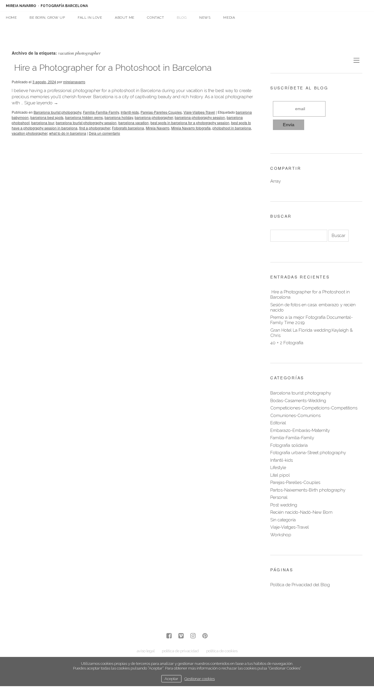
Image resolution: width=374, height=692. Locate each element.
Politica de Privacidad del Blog (300, 584)
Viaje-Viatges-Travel (199, 112)
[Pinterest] (204, 636)
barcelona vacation (133, 122)
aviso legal (146, 651)
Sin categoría (283, 520)
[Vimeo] (181, 636)
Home (11, 17)
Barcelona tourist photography (57, 112)
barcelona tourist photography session (86, 122)
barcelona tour (42, 122)
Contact (155, 17)
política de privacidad (180, 651)
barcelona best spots (46, 117)
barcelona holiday (119, 117)
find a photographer (94, 127)
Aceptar (171, 678)
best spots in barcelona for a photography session (189, 122)
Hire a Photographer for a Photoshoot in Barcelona (112, 68)
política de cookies (222, 651)
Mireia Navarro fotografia (191, 127)
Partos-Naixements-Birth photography (307, 490)
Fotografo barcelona (128, 127)
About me (124, 17)
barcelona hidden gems (84, 117)
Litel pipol (280, 475)
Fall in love (90, 17)
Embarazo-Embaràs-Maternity (300, 430)
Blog (181, 17)
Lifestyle (278, 467)
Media (229, 17)
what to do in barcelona (67, 133)
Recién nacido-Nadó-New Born (301, 512)
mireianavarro (74, 81)
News (204, 17)
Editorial (278, 422)
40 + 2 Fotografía (286, 342)
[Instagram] (193, 636)
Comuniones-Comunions (295, 415)
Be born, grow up (47, 17)
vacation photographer (29, 133)
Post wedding (283, 505)
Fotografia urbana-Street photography (308, 452)
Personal (279, 497)
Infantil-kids (130, 112)
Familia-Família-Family (101, 112)
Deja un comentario (104, 133)
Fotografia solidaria (289, 445)
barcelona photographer (154, 117)
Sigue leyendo (41, 102)
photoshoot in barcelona (231, 127)
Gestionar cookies (199, 678)
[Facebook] (169, 636)
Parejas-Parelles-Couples (161, 112)
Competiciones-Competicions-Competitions (313, 408)
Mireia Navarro (157, 127)
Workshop (280, 534)
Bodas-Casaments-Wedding (298, 400)
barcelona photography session (200, 117)
